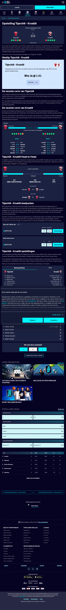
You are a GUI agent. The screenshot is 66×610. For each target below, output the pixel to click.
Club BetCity (5, 548)
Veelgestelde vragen (27, 561)
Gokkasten (46, 542)
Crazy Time (26, 535)
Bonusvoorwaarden (27, 553)
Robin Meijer (34, 506)
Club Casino (5, 553)
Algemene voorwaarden (28, 548)
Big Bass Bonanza (27, 540)
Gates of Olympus (27, 532)
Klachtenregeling (27, 558)
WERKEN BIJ (59, 565)
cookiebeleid (32, 301)
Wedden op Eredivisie (7, 535)
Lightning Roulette (27, 537)
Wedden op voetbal (7, 532)
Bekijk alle (61, 363)
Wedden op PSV (6, 540)
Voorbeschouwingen (13, 18)
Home (3, 18)
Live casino (46, 535)
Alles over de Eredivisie (7, 561)
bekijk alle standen (33, 478)
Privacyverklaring (34, 599)
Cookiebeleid (26, 599)
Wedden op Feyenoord (7, 542)
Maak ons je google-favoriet (35, 355)
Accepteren (53, 320)
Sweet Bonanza (26, 530)
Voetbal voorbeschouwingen (8, 556)
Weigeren (32, 320)
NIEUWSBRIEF (24, 565)
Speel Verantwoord (27, 556)
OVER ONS (42, 565)
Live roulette (46, 537)
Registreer (50, 7)
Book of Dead (26, 542)
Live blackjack (46, 540)
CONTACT (6, 565)
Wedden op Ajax (6, 537)
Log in (17, 7)
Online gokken (46, 532)
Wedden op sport (6, 530)
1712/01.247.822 (22, 596)
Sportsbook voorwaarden (28, 551)
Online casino (46, 530)
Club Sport (5, 551)
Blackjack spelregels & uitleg (8, 558)
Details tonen (56, 314)
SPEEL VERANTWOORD (43, 522)
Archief (41, 599)
